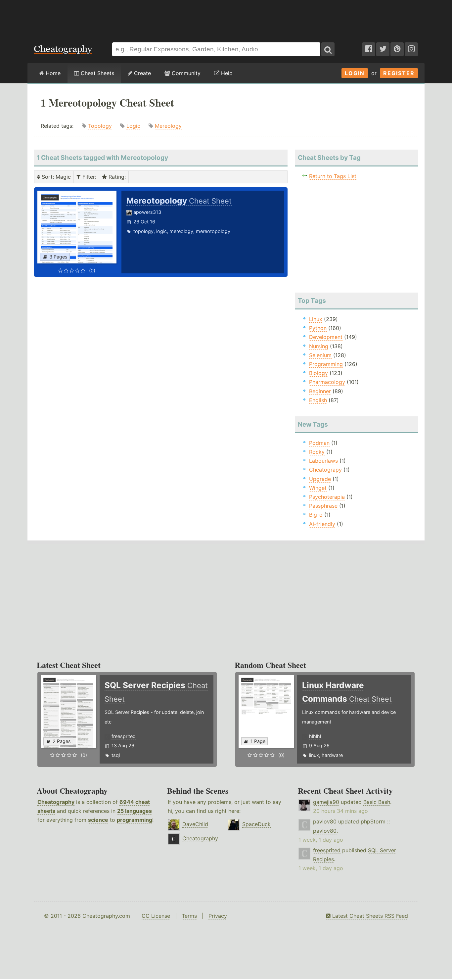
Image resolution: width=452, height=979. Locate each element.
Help (226, 73)
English (318, 400)
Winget (318, 488)
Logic (133, 125)
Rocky (317, 451)
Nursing (318, 346)
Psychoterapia (327, 496)
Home (52, 73)
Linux (315, 319)
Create (141, 73)
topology (143, 231)
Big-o (316, 514)
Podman (319, 443)
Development (325, 337)
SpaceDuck (256, 824)
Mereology (168, 125)
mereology (181, 231)
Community (185, 73)
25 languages (134, 811)
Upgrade (320, 479)
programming (134, 819)
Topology (100, 125)
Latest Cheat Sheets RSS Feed (369, 915)
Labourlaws (323, 460)
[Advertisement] (226, 18)
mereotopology (213, 231)
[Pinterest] (397, 49)
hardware (332, 755)
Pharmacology (327, 382)
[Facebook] (368, 49)
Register (399, 73)
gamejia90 (326, 802)
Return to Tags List (332, 176)
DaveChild (195, 824)
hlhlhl (315, 736)
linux (314, 755)
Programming (326, 364)
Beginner (320, 391)
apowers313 (147, 212)
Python (318, 328)
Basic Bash (376, 802)
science (98, 819)
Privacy (217, 915)
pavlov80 (325, 821)
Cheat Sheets (96, 73)
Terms (189, 915)
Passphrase (323, 505)
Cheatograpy (325, 469)
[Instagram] (411, 49)
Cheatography (55, 802)
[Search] (328, 49)
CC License (156, 915)
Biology (318, 373)
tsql (116, 755)
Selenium (320, 355)
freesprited (124, 736)
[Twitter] (382, 49)
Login (355, 73)
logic (161, 231)
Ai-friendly (322, 524)
